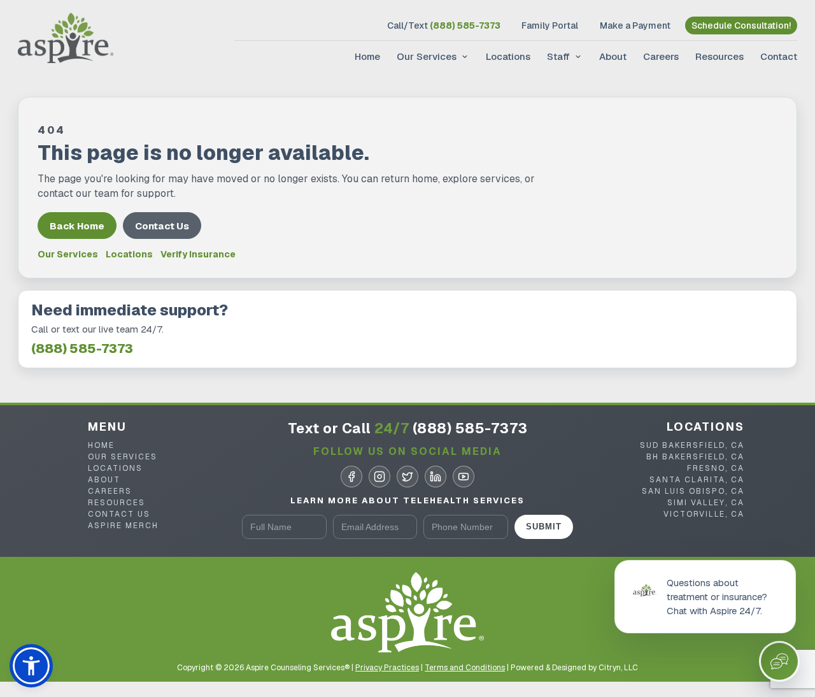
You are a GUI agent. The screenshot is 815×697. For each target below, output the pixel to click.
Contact (778, 56)
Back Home (77, 226)
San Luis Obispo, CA (693, 491)
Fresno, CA (715, 468)
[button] (31, 665)
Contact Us (162, 226)
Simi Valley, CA (705, 503)
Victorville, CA (703, 514)
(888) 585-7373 (82, 348)
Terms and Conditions (465, 668)
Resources (719, 56)
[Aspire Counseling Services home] (65, 39)
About (613, 56)
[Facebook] (351, 476)
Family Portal (549, 25)
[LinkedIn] (435, 476)
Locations (508, 56)
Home (367, 56)
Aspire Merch (123, 526)
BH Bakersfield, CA (695, 457)
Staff (558, 56)
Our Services (427, 56)
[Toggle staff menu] (577, 56)
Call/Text (443, 25)
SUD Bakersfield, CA (692, 445)
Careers (661, 56)
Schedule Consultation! (741, 25)
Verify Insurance (198, 254)
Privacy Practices (387, 668)
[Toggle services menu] (463, 56)
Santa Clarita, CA (696, 480)
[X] (407, 476)
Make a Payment (635, 25)
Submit (544, 526)
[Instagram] (379, 476)
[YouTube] (463, 476)
